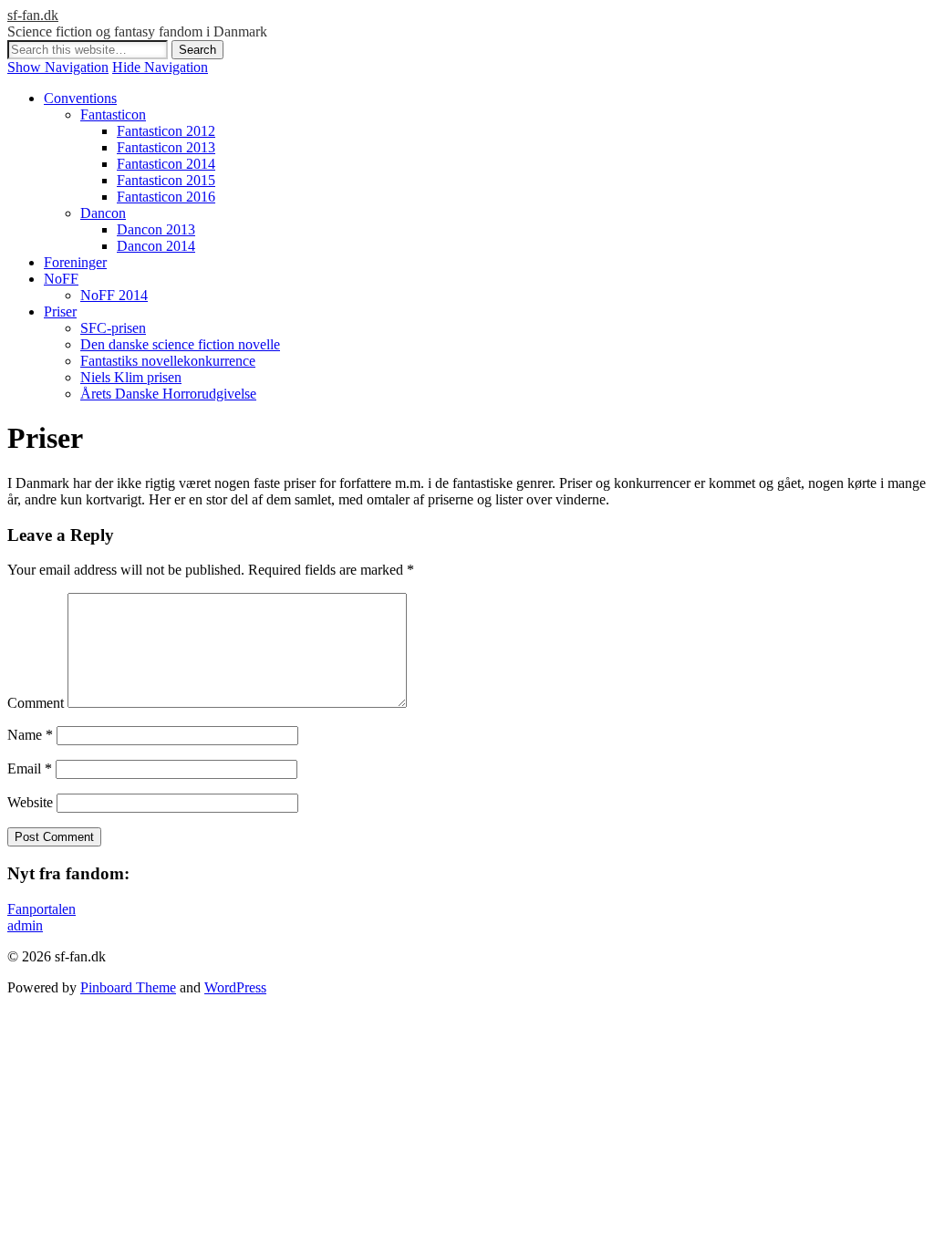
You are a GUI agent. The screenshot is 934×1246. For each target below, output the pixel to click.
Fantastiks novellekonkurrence (167, 361)
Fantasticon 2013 (166, 147)
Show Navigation (58, 67)
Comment (35, 703)
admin (25, 925)
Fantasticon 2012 (166, 131)
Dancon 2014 (156, 246)
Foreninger (75, 262)
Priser (60, 311)
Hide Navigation (160, 67)
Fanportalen (41, 909)
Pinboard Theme (128, 987)
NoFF (61, 278)
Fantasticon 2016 (166, 196)
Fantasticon (113, 114)
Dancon (103, 213)
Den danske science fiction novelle (180, 344)
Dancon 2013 (156, 229)
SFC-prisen (113, 328)
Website (30, 802)
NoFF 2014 (114, 295)
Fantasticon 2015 (166, 180)
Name (30, 734)
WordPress (235, 987)
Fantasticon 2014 (166, 163)
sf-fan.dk (32, 15)
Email (29, 768)
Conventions (80, 98)
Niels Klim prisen (131, 377)
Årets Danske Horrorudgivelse (168, 393)
